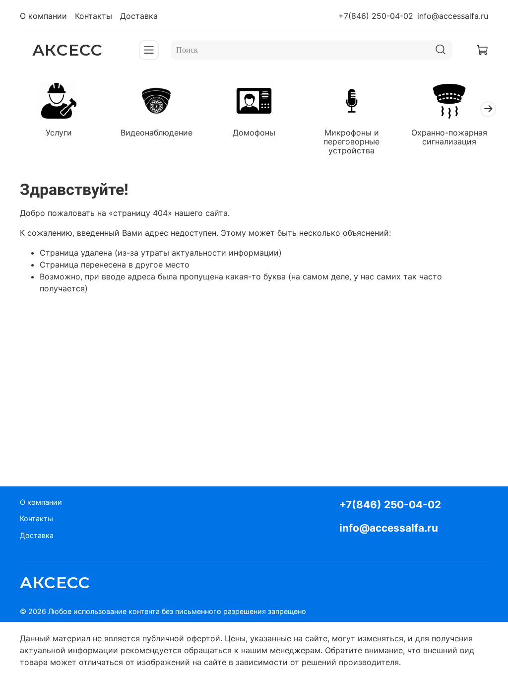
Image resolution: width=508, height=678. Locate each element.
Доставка (139, 16)
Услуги (59, 133)
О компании (43, 16)
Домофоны (254, 133)
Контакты (93, 16)
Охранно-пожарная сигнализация (449, 137)
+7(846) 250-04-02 (375, 16)
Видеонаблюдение (156, 133)
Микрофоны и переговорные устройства (351, 142)
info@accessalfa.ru (452, 16)
